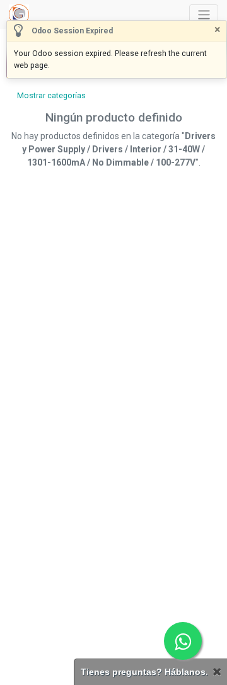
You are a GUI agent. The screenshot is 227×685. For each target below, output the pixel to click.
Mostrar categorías (51, 95)
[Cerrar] (216, 672)
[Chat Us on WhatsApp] (183, 641)
